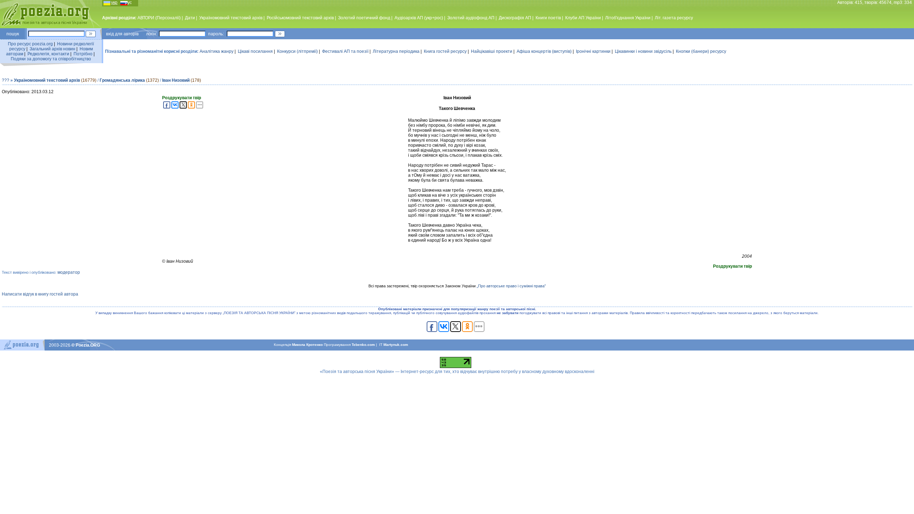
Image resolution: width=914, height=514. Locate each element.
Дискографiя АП (515, 17)
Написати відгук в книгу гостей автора (40, 294)
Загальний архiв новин (52, 48)
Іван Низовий (176, 80)
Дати (190, 17)
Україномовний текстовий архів (47, 80)
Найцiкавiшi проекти (491, 51)
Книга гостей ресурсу (445, 51)
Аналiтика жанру (216, 51)
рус (128, 2)
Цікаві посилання (255, 51)
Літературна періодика (396, 51)
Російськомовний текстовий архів (300, 17)
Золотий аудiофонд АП (470, 17)
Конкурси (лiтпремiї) (297, 51)
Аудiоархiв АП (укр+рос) (419, 17)
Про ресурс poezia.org (30, 43)
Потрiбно (83, 53)
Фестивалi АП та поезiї (345, 51)
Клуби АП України (583, 17)
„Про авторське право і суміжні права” (511, 286)
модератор (68, 272)
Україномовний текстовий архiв (230, 17)
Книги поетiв (548, 17)
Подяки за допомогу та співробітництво (51, 58)
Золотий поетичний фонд (364, 17)
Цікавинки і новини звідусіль (643, 51)
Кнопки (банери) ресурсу (701, 51)
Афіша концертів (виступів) (544, 51)
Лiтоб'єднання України (628, 17)
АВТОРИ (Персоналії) (159, 17)
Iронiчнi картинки (593, 51)
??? (5, 80)
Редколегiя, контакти (48, 53)
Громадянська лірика (122, 80)
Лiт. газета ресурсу (674, 17)
